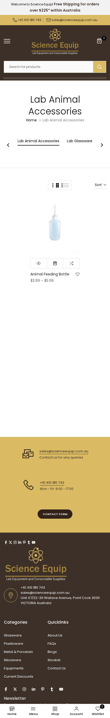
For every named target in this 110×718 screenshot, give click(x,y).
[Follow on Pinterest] (24, 542)
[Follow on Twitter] (10, 542)
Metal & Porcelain (18, 651)
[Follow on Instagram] (15, 542)
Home (31, 120)
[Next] (101, 145)
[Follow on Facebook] (6, 542)
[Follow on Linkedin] (20, 542)
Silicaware (12, 660)
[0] (99, 41)
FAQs (52, 643)
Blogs (52, 651)
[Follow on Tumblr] (29, 542)
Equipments (14, 668)
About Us (55, 635)
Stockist (54, 660)
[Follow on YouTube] (33, 542)
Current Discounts (18, 676)
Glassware (13, 635)
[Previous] (8, 145)
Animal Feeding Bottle (49, 274)
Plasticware (13, 643)
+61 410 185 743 (29, 20)
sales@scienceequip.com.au (74, 20)
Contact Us (57, 668)
